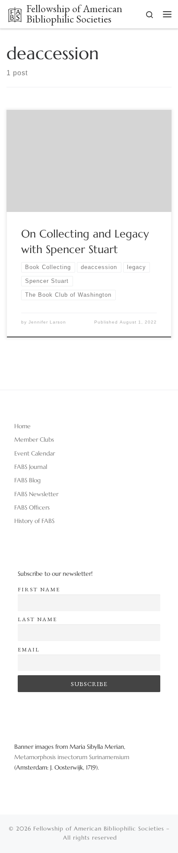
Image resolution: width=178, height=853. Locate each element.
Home (22, 426)
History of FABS (34, 521)
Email (29, 649)
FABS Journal (30, 467)
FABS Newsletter (36, 494)
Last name (37, 619)
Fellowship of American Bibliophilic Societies (98, 828)
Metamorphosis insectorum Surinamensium (71, 757)
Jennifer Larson (47, 322)
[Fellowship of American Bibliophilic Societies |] (14, 13)
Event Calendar (34, 453)
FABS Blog (27, 480)
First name (39, 589)
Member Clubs (34, 439)
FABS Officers (32, 507)
